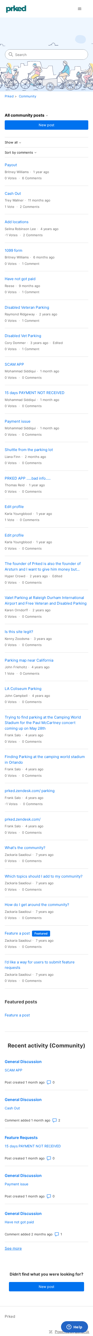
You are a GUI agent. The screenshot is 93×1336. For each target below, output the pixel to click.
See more (13, 1248)
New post (46, 125)
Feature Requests (21, 1137)
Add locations (17, 221)
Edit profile (14, 506)
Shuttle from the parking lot (29, 449)
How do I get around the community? (37, 904)
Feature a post (17, 933)
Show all (12, 142)
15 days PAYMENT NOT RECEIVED (34, 392)
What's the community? (25, 847)
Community (27, 96)
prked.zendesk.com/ (22, 819)
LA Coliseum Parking (23, 688)
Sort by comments (19, 152)
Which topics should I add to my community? (44, 876)
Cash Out (13, 193)
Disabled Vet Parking (23, 335)
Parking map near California (29, 660)
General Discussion (23, 1061)
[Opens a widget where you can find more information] (74, 1327)
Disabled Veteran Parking (27, 307)
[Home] (16, 8)
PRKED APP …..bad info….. (28, 478)
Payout (11, 164)
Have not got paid (20, 278)
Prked (9, 96)
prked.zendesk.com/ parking (30, 790)
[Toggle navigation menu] (79, 9)
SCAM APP (14, 364)
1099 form (13, 250)
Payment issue (18, 421)
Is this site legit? (19, 631)
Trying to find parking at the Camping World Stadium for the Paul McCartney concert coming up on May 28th (43, 723)
